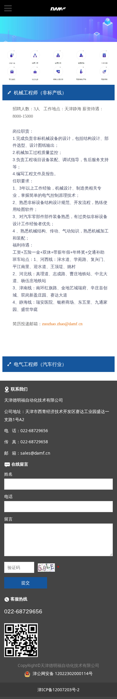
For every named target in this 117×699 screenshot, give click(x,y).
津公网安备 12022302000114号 (63, 673)
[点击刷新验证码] (46, 567)
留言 (8, 519)
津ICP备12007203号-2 (59, 689)
